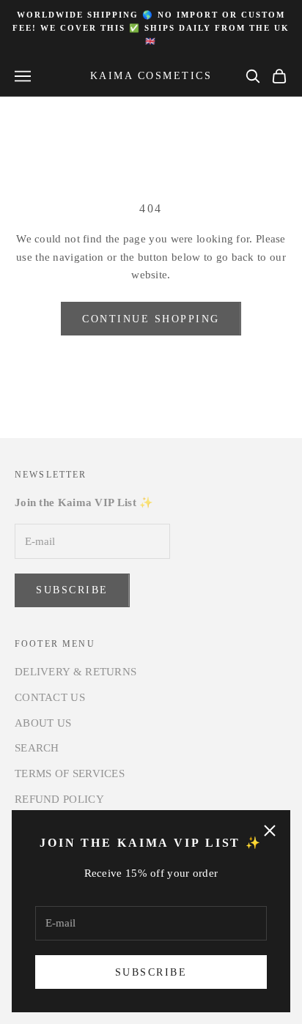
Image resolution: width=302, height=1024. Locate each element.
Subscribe (151, 972)
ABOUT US (43, 723)
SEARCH (37, 748)
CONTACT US (50, 697)
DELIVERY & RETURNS (75, 672)
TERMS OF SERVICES (70, 773)
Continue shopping (151, 318)
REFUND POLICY (59, 799)
